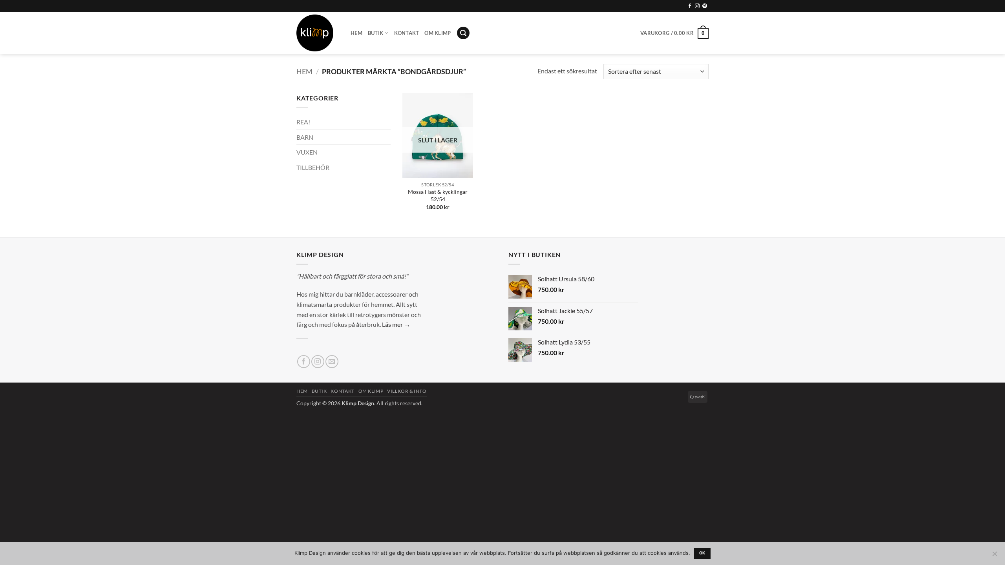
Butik (375, 33)
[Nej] (994, 556)
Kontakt (406, 33)
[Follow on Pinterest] (704, 6)
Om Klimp (437, 33)
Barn (304, 137)
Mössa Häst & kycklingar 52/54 (438, 195)
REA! (303, 122)
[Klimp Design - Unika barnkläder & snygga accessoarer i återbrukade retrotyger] (317, 33)
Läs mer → (396, 324)
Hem (356, 33)
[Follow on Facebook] (689, 6)
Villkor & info (407, 391)
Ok (702, 553)
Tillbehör (312, 167)
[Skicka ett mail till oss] (331, 361)
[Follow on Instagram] (697, 6)
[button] (463, 33)
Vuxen (307, 152)
